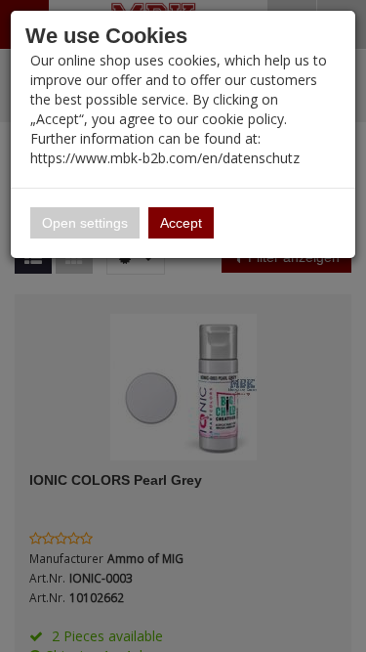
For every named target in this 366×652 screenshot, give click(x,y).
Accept (181, 223)
